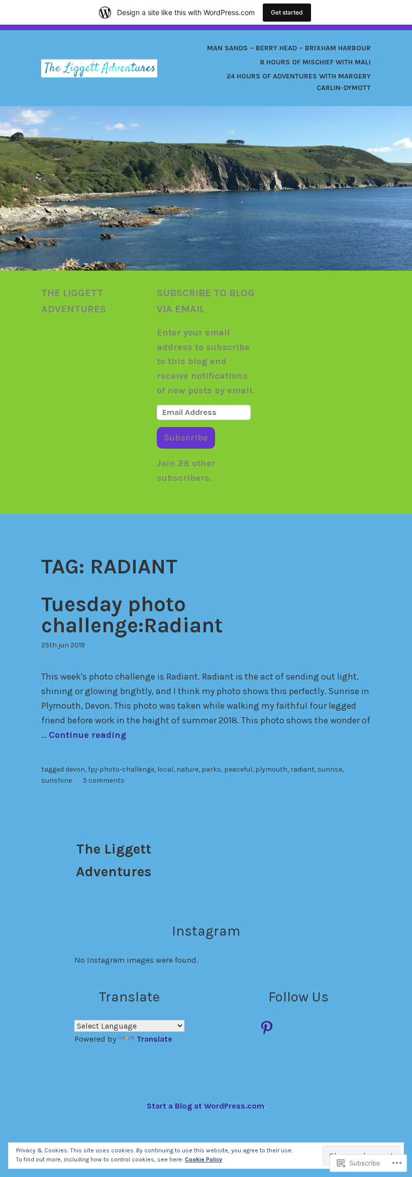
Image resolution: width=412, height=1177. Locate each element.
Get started (287, 12)
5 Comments (104, 780)
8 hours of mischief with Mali (315, 62)
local (165, 769)
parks (211, 769)
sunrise (330, 769)
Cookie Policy (203, 1159)
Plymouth (271, 769)
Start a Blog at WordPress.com (205, 1106)
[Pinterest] (267, 1028)
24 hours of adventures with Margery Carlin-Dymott (299, 82)
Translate (154, 1039)
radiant (302, 769)
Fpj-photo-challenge (121, 769)
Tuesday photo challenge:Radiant (132, 615)
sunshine (56, 780)
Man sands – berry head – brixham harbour (289, 48)
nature (187, 769)
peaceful (238, 769)
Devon (75, 769)
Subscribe (186, 437)
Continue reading (87, 734)
